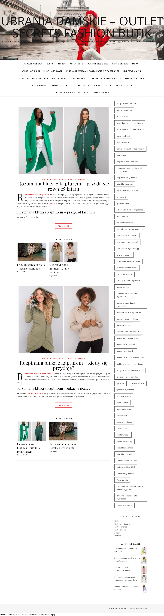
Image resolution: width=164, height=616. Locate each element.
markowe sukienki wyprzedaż (129, 312)
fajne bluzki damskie (125, 184)
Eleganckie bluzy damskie (127, 177)
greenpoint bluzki (124, 203)
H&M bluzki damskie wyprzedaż (130, 210)
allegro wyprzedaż (124, 110)
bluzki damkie (122, 129)
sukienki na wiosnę (124, 422)
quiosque (120, 383)
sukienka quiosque (124, 409)
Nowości (117, 535)
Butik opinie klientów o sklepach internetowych (83, 92)
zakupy (52, 203)
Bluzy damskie (59, 85)
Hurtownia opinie (133, 71)
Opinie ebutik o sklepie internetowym (41, 71)
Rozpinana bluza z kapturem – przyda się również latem (63, 186)
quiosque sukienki (137, 383)
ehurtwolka (121, 155)
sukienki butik (122, 415)
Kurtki (50, 64)
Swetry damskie (124, 85)
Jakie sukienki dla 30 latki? (127, 235)
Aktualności (76, 64)
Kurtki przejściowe (98, 64)
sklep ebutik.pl (122, 402)
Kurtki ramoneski (121, 527)
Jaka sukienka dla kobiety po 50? (130, 229)
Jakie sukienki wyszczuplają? (128, 248)
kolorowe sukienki (124, 255)
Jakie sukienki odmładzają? (127, 242)
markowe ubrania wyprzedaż (128, 331)
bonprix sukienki (123, 136)
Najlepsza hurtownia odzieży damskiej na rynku (118, 78)
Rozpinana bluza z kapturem (37, 194)
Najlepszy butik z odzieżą (34, 78)
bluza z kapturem (51, 179)
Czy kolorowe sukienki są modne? (130, 149)
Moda (135, 64)
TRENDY (62, 64)
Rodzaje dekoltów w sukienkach (69, 78)
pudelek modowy (33, 64)
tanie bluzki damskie (125, 448)
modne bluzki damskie (126, 344)
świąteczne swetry (124, 505)
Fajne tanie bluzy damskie (127, 190)
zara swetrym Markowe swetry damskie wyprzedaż (130, 488)
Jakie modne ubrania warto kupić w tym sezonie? (92, 71)
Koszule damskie (80, 85)
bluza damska (122, 116)
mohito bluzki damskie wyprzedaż (130, 357)
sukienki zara (122, 428)
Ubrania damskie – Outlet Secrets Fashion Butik (82, 27)
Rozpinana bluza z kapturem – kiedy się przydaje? (59, 268)
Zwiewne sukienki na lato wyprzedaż (127, 497)
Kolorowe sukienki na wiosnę (128, 261)
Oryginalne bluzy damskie (127, 377)
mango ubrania (123, 287)
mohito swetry (123, 364)
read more (63, 226)
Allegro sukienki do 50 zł (127, 103)
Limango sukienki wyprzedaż (128, 280)
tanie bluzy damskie (125, 454)
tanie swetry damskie (125, 473)
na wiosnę (138, 364)
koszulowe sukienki (124, 274)
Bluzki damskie (40, 85)
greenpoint (121, 197)
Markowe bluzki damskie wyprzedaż (127, 295)
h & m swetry (122, 216)
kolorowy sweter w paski (127, 268)
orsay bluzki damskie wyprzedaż (130, 370)
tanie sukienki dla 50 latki (127, 460)
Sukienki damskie (102, 85)
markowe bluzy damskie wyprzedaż (127, 304)
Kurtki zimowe (120, 64)
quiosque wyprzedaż (125, 389)
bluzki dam (138, 123)
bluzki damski (138, 129)
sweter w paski (123, 435)
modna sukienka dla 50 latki (128, 338)
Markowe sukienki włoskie (127, 319)
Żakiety (117, 533)
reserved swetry (124, 396)
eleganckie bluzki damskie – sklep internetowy (130, 169)
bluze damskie (122, 123)
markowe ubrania (124, 325)
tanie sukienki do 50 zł (126, 467)
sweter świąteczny (124, 441)
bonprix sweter (123, 142)
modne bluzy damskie (126, 351)
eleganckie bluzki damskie (127, 161)
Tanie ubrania (122, 480)
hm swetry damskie (125, 222)
